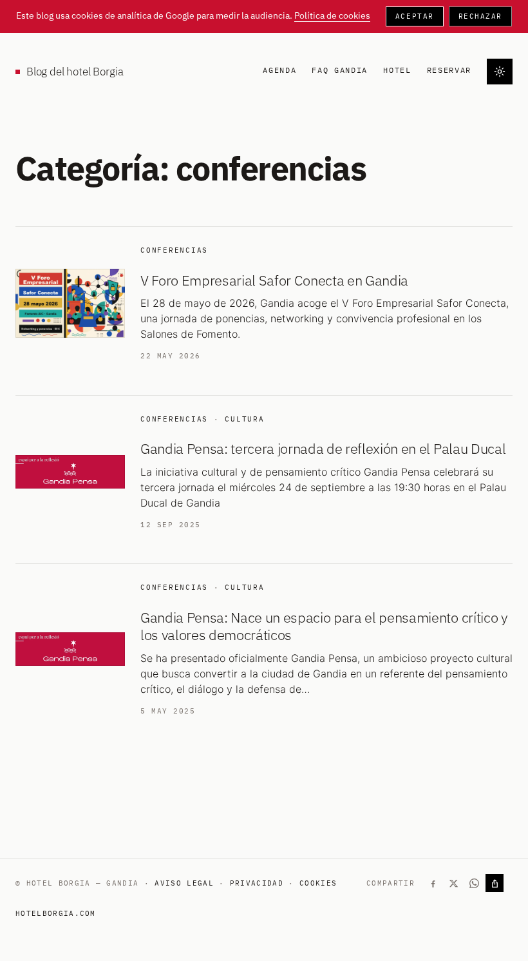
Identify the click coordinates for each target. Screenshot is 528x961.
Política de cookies (332, 15)
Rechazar (480, 16)
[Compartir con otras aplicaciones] (495, 883)
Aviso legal (184, 883)
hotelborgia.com (55, 913)
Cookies (318, 883)
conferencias (174, 250)
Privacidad (256, 883)
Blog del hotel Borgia (74, 71)
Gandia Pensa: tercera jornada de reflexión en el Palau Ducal (322, 449)
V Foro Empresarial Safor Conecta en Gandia (274, 280)
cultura (244, 418)
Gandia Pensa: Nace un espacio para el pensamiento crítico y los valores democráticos (324, 626)
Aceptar (414, 16)
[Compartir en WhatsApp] (474, 883)
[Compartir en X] (453, 883)
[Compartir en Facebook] (433, 883)
